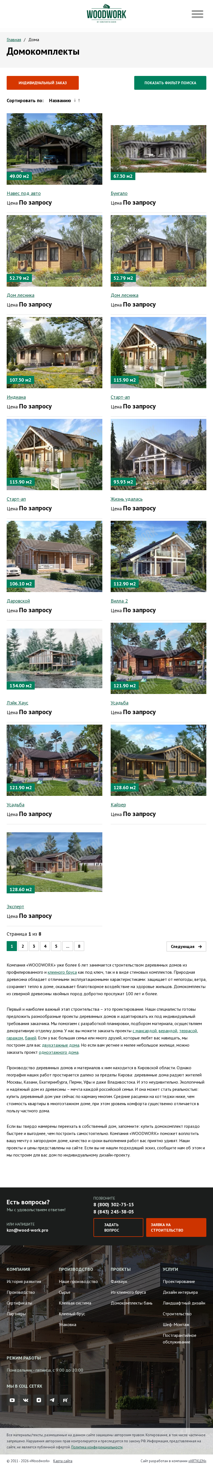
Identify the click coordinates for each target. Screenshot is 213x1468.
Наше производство (78, 1281)
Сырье (64, 1292)
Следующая (182, 946)
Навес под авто (24, 193)
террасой (188, 1030)
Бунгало (119, 193)
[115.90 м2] (158, 352)
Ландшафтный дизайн (184, 1303)
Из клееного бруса (128, 1292)
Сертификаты (19, 1303)
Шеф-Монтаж (176, 1324)
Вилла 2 (119, 601)
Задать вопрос (111, 1227)
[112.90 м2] (158, 556)
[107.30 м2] (54, 352)
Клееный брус (72, 1313)
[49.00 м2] (54, 148)
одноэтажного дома (58, 1052)
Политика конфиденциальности (97, 1447)
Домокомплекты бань (132, 1303)
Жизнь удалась (127, 499)
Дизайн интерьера (180, 1292)
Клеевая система (75, 1303)
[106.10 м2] (54, 556)
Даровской (18, 601)
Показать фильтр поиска (170, 82)
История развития (24, 1281)
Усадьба (119, 702)
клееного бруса (62, 972)
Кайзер (118, 804)
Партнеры (16, 1313)
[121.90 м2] (158, 658)
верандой (168, 1030)
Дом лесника (20, 295)
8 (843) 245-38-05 (113, 1211)
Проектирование (179, 1281)
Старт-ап (120, 397)
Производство (21, 1292)
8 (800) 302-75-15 (113, 1204)
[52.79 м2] (54, 250)
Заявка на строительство (167, 1227)
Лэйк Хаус (17, 702)
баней (30, 1038)
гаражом (15, 1038)
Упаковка (67, 1324)
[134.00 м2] (54, 658)
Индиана (16, 397)
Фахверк (119, 1281)
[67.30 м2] (158, 148)
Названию (60, 100)
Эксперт (15, 906)
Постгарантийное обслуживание (179, 1338)
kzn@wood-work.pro (27, 1230)
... (67, 946)
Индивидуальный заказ (43, 82)
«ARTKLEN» (197, 1461)
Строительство (177, 1313)
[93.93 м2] (158, 454)
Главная (14, 39)
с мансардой (145, 1030)
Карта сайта (62, 1461)
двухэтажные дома (60, 1045)
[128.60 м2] (158, 759)
